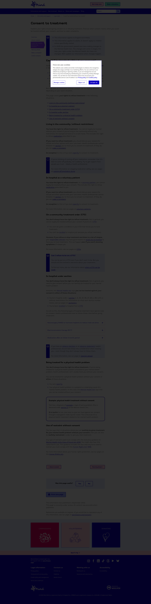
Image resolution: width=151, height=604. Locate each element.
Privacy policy (82, 77)
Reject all (81, 82)
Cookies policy (93, 77)
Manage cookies (59, 82)
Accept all (93, 82)
